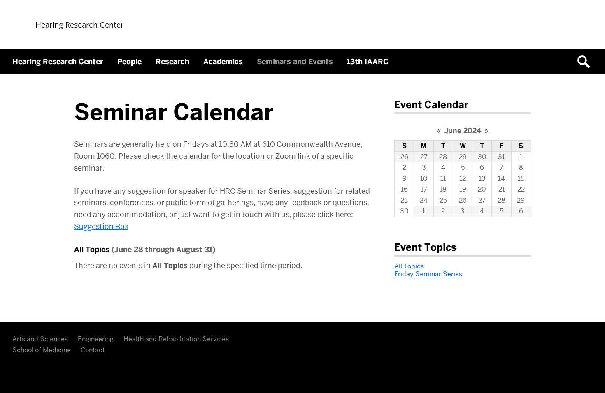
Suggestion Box (101, 226)
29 (463, 157)
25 (443, 200)
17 (424, 189)
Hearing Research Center (57, 62)
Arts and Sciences (40, 339)
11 (443, 178)
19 (462, 189)
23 (404, 200)
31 (501, 157)
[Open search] (586, 61)
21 (501, 189)
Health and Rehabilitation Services (176, 339)
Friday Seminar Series (428, 274)
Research (172, 62)
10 (424, 178)
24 (424, 200)
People (129, 62)
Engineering (96, 339)
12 (462, 178)
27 (424, 157)
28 (443, 157)
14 (501, 178)
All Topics (409, 266)
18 (443, 189)
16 (404, 189)
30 (482, 157)
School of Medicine (41, 350)
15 (521, 178)
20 (482, 189)
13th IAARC (368, 62)
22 (521, 189)
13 (482, 178)
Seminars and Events (295, 62)
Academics (223, 62)
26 (404, 157)
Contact (93, 350)
